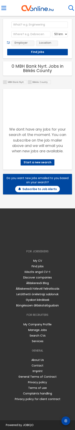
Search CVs (38, 336)
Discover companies (37, 277)
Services (37, 341)
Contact (37, 366)
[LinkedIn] (41, 240)
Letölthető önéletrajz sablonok (37, 294)
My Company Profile (37, 324)
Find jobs (38, 266)
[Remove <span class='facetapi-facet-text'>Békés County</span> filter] (30, 82)
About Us (37, 360)
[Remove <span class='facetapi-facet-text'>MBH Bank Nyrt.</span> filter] (5, 82)
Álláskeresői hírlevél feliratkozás (37, 289)
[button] (9, 43)
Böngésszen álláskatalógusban (37, 305)
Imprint (38, 371)
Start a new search (37, 162)
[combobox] (39, 25)
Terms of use (37, 388)
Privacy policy (37, 382)
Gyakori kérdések (37, 300)
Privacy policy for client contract (37, 399)
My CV (37, 261)
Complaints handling (37, 393)
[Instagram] (35, 240)
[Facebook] (28, 240)
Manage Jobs (37, 330)
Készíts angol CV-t (37, 272)
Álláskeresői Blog (37, 283)
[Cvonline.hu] (37, 7)
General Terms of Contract (37, 377)
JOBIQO (28, 425)
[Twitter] (47, 240)
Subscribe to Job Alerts (39, 189)
